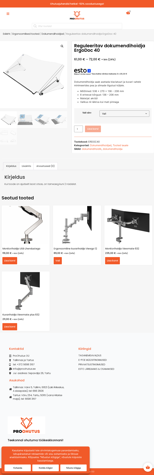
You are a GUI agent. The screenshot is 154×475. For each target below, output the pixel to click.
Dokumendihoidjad (53, 34)
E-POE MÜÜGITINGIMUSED (93, 360)
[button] (62, 46)
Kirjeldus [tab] (11, 166)
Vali (57, 260)
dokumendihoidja (112, 148)
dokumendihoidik (92, 148)
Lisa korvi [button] (9, 260)
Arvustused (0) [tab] (45, 166)
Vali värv (86, 113)
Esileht (6, 34)
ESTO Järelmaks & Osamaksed (96, 369)
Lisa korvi (93, 129)
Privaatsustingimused (92, 364)
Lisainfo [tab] (26, 166)
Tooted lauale (120, 145)
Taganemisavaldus (90, 355)
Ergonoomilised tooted (25, 34)
